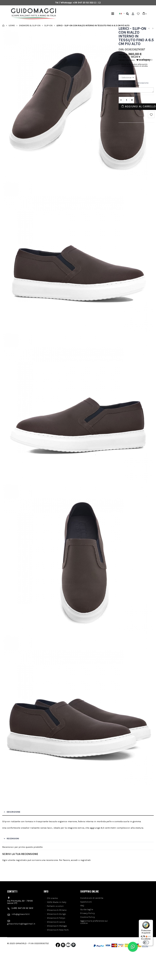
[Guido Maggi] (44, 13)
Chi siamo (52, 898)
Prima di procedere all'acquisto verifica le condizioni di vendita (135, 65)
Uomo (12, 25)
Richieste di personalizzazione (133, 83)
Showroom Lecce (56, 922)
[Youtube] (68, 945)
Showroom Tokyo (56, 918)
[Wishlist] (138, 13)
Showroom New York (58, 929)
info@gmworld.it (21, 914)
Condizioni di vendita (91, 898)
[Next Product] (152, 28)
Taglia (122, 72)
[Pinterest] (73, 945)
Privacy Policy (87, 913)
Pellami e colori (55, 906)
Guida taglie (86, 909)
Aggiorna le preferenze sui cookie (94, 921)
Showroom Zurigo (56, 914)
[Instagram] (63, 945)
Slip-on (48, 25)
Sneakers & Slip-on (29, 25)
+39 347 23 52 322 (83, 2)
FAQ (82, 905)
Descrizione (13, 812)
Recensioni (13, 838)
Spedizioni (86, 901)
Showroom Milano (57, 910)
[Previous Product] (149, 28)
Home (3, 25)
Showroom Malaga (57, 925)
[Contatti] (99, 2)
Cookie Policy (87, 917)
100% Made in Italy (56, 902)
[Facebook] (57, 945)
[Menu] (112, 14)
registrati (85, 860)
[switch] (146, 942)
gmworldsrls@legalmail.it (21, 923)
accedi (74, 860)
